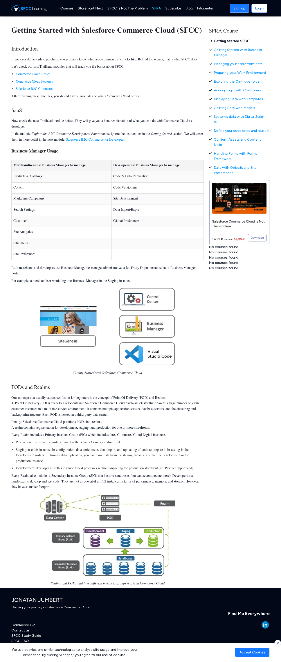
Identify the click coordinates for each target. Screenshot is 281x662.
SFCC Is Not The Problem (127, 8)
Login (259, 8)
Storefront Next (90, 8)
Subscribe (173, 8)
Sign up (239, 8)
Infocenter (205, 8)
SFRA (156, 8)
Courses (66, 8)
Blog (189, 8)
